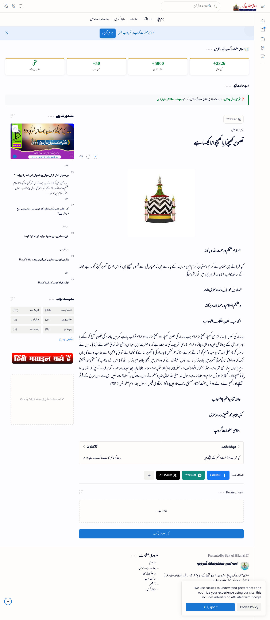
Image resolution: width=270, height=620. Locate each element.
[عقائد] (67, 165)
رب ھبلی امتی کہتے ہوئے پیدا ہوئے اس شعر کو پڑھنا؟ (41, 175)
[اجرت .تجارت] (58, 310)
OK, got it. (210, 607)
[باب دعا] (66, 226)
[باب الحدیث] (26, 329)
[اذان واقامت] (26, 310)
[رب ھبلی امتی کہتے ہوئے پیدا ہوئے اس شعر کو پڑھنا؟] (42, 141)
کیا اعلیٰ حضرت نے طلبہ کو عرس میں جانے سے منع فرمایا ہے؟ (43, 211)
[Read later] (95, 156)
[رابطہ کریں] (120, 19)
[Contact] (262, 56)
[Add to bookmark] (15, 128)
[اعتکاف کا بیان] (58, 320)
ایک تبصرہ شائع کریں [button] (161, 533)
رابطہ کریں (151, 590)
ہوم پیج (152, 563)
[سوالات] (134, 19)
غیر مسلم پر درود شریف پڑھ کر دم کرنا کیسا (46, 236)
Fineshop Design (31, 602)
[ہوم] (262, 21)
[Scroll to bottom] (8, 601)
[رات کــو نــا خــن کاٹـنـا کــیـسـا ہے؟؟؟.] (120, 453)
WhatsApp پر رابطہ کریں (169, 99)
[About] (262, 48)
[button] (262, 6)
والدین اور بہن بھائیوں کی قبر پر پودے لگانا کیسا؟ (44, 259)
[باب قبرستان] (64, 249)
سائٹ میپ (150, 579)
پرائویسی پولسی (149, 574)
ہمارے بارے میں (147, 569)
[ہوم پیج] (161, 19)
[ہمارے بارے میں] (100, 19)
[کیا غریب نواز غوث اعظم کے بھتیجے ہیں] (202, 453)
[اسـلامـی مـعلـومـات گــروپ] (245, 6)
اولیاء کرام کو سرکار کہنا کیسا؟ (53, 282)
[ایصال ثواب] (26, 320)
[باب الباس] (58, 329)
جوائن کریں (107, 33)
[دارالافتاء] (148, 19)
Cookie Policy (249, 607)
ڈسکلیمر (153, 584)
